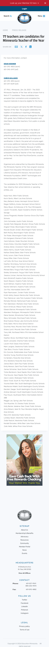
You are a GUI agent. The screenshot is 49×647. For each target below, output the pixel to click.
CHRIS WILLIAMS (11, 78)
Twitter (24, 600)
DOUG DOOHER (10, 64)
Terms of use (24, 630)
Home (5, 30)
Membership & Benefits (24, 533)
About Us (24, 530)
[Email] (16, 47)
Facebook (24, 603)
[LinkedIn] (30, 47)
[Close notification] (45, 3)
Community (24, 543)
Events (24, 553)
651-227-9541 (31, 583)
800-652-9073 (31, 586)
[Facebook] (26, 47)
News (24, 550)
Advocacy (24, 537)
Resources (24, 540)
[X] (21, 47)
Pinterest (24, 610)
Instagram (24, 613)
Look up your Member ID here (23, 3)
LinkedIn (24, 606)
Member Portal (24, 547)
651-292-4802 (31, 589)
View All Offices (24, 573)
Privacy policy (24, 626)
